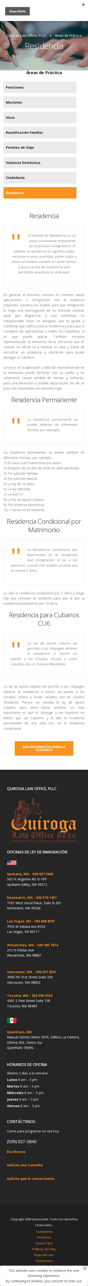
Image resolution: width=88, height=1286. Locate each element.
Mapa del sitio (44, 1255)
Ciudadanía (15, 177)
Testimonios (44, 1261)
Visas (10, 117)
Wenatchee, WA (20, 945)
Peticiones (15, 87)
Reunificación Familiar (24, 132)
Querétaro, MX (19, 1032)
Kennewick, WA (20, 897)
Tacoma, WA (17, 995)
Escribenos (16, 1151)
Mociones (14, 102)
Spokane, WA (18, 874)
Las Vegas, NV (19, 921)
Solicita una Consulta (25, 1165)
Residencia (15, 193)
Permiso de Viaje (20, 147)
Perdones (44, 1237)
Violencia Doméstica (23, 162)
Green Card (44, 1243)
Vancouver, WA (19, 972)
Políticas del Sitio (44, 1249)
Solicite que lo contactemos (30, 1178)
